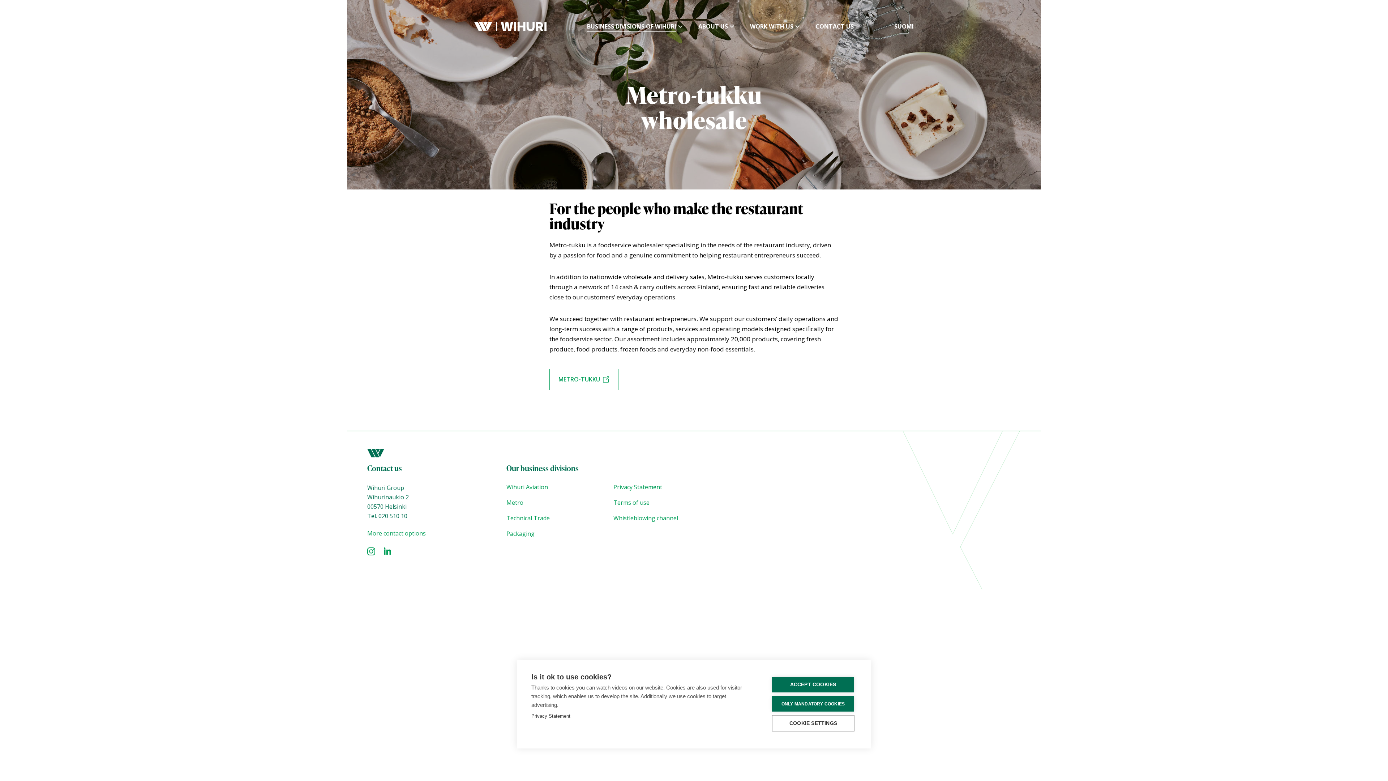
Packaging (520, 534)
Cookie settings (813, 723)
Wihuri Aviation (527, 487)
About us (713, 26)
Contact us (834, 26)
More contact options (396, 533)
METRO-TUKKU (579, 379)
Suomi (904, 26)
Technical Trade (528, 518)
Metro (514, 503)
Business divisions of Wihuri (631, 26)
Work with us (771, 26)
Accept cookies (813, 684)
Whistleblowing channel (646, 518)
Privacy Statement (637, 487)
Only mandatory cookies (813, 704)
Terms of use (631, 503)
